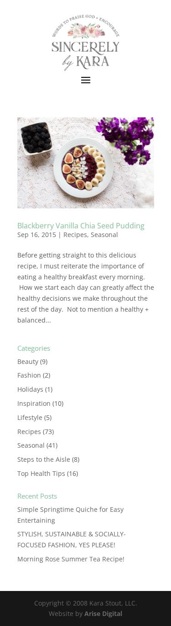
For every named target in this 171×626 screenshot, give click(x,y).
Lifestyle (29, 417)
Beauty (27, 361)
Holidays (30, 389)
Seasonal (104, 234)
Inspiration (34, 403)
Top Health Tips (41, 473)
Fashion (29, 375)
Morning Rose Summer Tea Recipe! (70, 559)
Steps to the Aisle (43, 459)
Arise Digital (103, 613)
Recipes (75, 234)
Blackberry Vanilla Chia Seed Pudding (81, 226)
